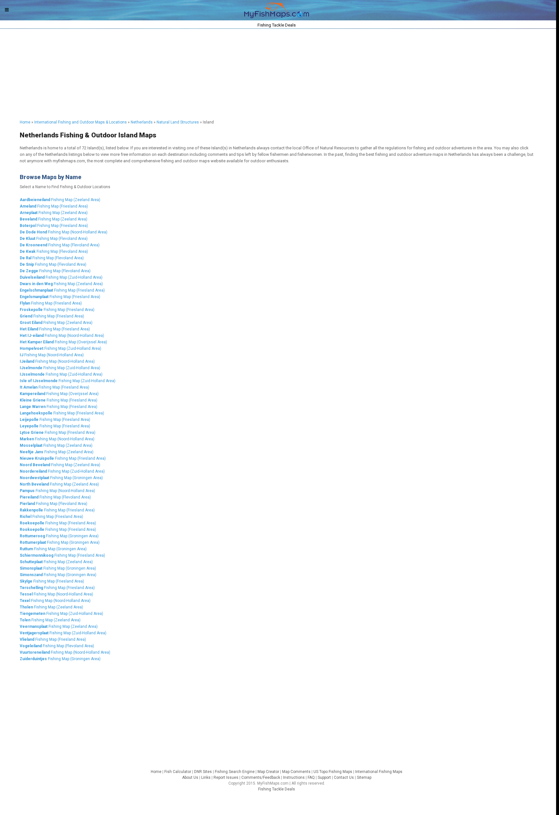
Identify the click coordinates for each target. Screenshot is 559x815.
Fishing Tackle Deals (276, 789)
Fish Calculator (177, 771)
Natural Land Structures (178, 122)
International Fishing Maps (378, 771)
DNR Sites (203, 771)
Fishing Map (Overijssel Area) (63, 342)
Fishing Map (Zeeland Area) (60, 200)
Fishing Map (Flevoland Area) (54, 238)
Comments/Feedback (260, 777)
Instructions (294, 777)
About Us (190, 777)
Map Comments (296, 771)
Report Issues (226, 777)
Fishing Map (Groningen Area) (61, 478)
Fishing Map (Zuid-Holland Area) (61, 277)
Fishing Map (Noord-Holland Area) (63, 232)
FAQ (311, 777)
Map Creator (268, 771)
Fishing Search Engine (235, 771)
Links (206, 777)
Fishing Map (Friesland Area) (54, 206)
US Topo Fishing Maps (332, 771)
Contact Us (344, 777)
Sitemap (364, 777)
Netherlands (142, 122)
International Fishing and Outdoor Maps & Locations (80, 122)
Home (25, 122)
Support (324, 777)
